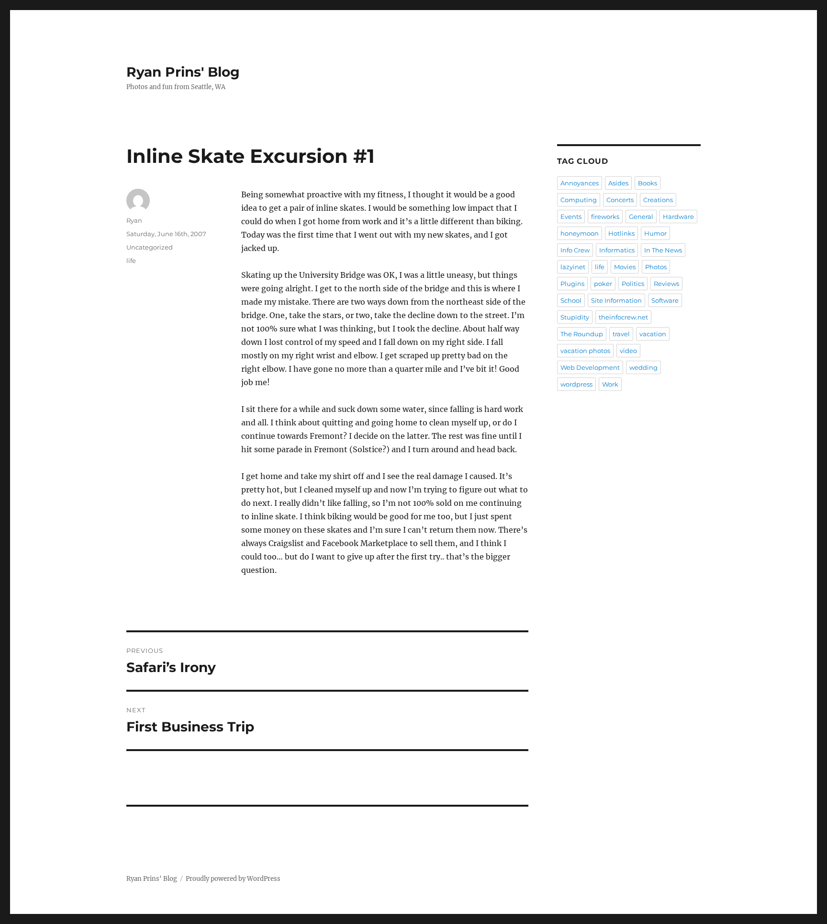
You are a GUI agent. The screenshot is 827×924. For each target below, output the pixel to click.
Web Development (590, 367)
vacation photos (585, 350)
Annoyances (579, 183)
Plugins (572, 283)
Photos (656, 267)
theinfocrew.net (623, 317)
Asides (618, 183)
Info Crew (575, 250)
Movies (625, 267)
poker (603, 283)
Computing (578, 200)
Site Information (616, 300)
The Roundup (581, 334)
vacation (652, 334)
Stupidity (574, 317)
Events (570, 216)
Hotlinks (621, 233)
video (628, 350)
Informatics (617, 250)
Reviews (666, 283)
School (570, 300)
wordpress (576, 384)
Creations (658, 200)
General (641, 216)
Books (647, 183)
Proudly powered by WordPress (233, 879)
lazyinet (572, 267)
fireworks (605, 216)
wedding (643, 367)
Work (610, 384)
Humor (655, 233)
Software (665, 300)
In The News (663, 250)
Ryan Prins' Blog (183, 72)
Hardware (678, 216)
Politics (633, 283)
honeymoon (579, 233)
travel (621, 334)
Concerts (620, 200)
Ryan (134, 220)
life (131, 260)
